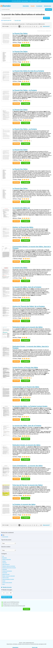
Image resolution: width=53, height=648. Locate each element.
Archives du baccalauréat (7, 582)
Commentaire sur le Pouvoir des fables (26, 387)
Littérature (4, 562)
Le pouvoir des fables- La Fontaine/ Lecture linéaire (30, 406)
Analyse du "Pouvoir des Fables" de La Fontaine (29, 306)
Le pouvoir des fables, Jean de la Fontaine (27, 287)
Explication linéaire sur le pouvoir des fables (28, 327)
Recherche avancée (6, 597)
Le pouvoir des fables (20, 267)
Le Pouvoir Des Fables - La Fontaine (25, 90)
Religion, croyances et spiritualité (8, 576)
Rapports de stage (5, 574)
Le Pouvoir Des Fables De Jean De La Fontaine (28, 71)
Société (3, 580)
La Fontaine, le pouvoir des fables (24, 504)
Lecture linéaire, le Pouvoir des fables (25, 367)
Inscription (26, 609)
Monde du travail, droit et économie (9, 567)
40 (41, 26)
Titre (3, 535)
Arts (3, 556)
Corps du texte (5, 536)
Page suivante (46, 26)
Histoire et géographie (6, 559)
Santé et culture (5, 577)
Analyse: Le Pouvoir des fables (23, 227)
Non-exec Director (25, 1)
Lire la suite (16, 45)
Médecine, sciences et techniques (8, 566)
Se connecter (39, 6)
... (38, 26)
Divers (3, 584)
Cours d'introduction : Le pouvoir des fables (28, 465)
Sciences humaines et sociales (8, 579)
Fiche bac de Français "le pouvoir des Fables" (28, 485)
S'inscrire (33, 6)
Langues (4, 561)
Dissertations (26, 6)
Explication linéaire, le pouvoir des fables (26, 445)
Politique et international (7, 571)
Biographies (4, 557)
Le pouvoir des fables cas (21, 208)
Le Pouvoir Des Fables (20, 33)
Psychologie (4, 572)
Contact (39, 1)
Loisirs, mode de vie (5, 564)
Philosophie (4, 569)
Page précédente (14, 26)
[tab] (26, 587)
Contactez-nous (47, 6)
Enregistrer (26, 45)
